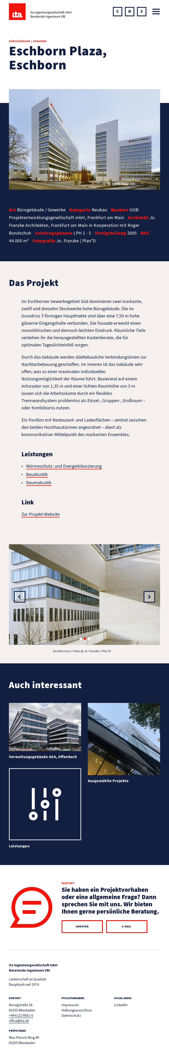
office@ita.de (19, 1020)
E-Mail (126, 926)
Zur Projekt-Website (40, 514)
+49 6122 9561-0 (21, 1015)
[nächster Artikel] (117, 11)
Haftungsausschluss (77, 1010)
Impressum (70, 1005)
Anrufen (82, 926)
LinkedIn (121, 1005)
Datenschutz (71, 1015)
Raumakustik (38, 482)
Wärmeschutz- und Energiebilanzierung (64, 466)
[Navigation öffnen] (156, 11)
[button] (81, 638)
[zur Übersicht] (129, 11)
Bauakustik (37, 474)
